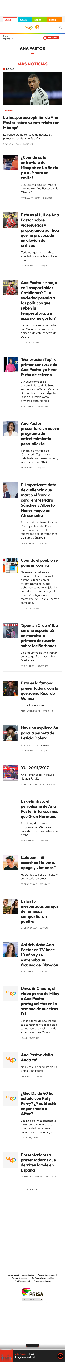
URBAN (52, 20)
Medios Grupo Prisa (32, 1299)
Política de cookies (20, 1278)
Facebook (38, 1212)
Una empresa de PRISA (32, 1291)
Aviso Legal (13, 1275)
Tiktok (19, 1212)
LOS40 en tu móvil (22, 1281)
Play (60, 1356)
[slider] (32, 1349)
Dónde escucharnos (42, 1281)
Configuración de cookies (43, 1278)
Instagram (13, 1212)
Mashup (9, 110)
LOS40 (8, 20)
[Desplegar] (32, 1345)
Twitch (45, 1212)
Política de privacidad (47, 1275)
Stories (51, 1212)
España (6, 38)
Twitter (32, 1212)
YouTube (26, 1212)
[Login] (60, 28)
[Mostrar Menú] (4, 28)
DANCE (37, 20)
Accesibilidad (28, 1275)
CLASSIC (23, 20)
